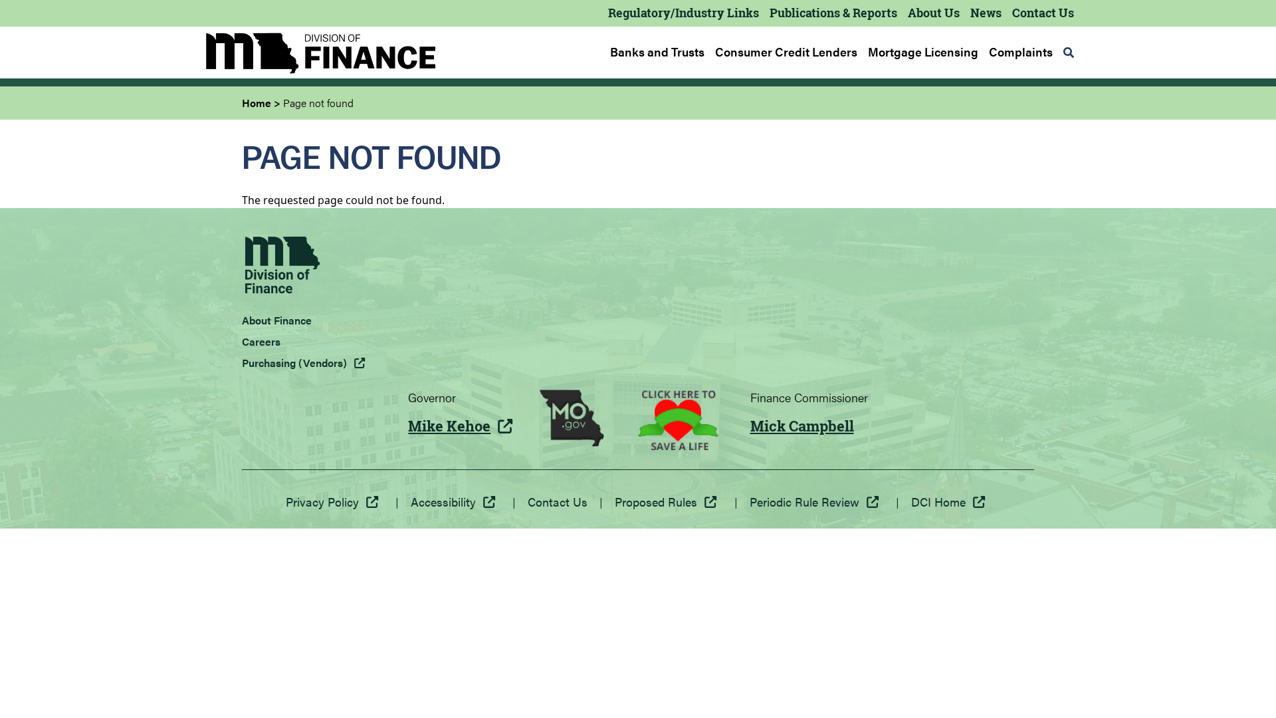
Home (256, 102)
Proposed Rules (656, 501)
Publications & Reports (833, 12)
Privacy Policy (322, 501)
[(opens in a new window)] (572, 420)
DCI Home (938, 501)
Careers (261, 341)
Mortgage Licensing (923, 52)
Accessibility (443, 501)
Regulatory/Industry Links (683, 12)
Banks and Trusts (657, 52)
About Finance (277, 320)
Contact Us (1043, 12)
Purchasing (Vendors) (294, 362)
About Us (934, 12)
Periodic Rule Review (804, 501)
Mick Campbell (802, 426)
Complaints (1021, 52)
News (986, 12)
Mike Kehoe (449, 426)
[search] (1068, 52)
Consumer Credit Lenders (786, 52)
